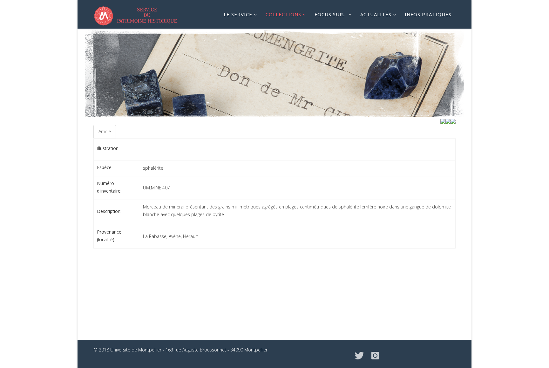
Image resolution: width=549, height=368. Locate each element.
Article (104, 131)
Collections (283, 14)
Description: (109, 211)
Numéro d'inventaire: (109, 187)
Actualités (375, 14)
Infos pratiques (428, 14)
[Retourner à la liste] (448, 121)
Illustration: (108, 148)
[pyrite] (442, 121)
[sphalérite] (453, 121)
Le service (238, 14)
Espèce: (104, 167)
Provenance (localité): (109, 235)
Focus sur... (331, 14)
